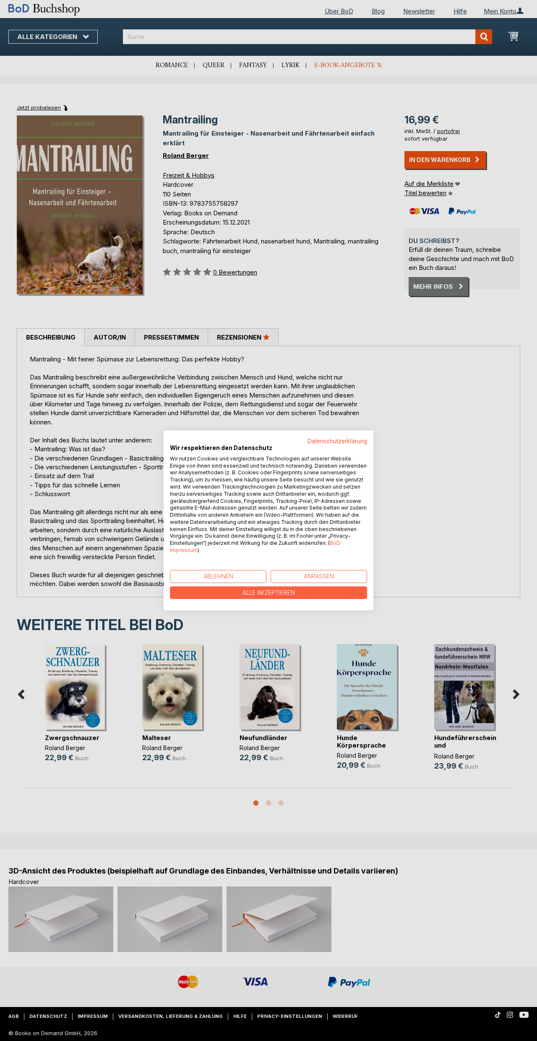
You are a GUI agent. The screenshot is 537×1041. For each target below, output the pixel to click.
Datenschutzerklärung (337, 441)
